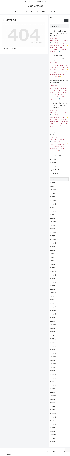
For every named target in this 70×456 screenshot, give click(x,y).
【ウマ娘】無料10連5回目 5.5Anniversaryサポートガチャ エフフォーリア (58, 58)
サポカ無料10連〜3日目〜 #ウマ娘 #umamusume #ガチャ (59, 81)
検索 (51, 17)
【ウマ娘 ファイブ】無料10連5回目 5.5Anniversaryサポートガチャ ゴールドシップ (59, 33)
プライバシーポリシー (57, 451)
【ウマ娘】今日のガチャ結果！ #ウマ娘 (58, 133)
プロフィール (48, 451)
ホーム (41, 451)
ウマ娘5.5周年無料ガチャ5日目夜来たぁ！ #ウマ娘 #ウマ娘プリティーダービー (59, 105)
